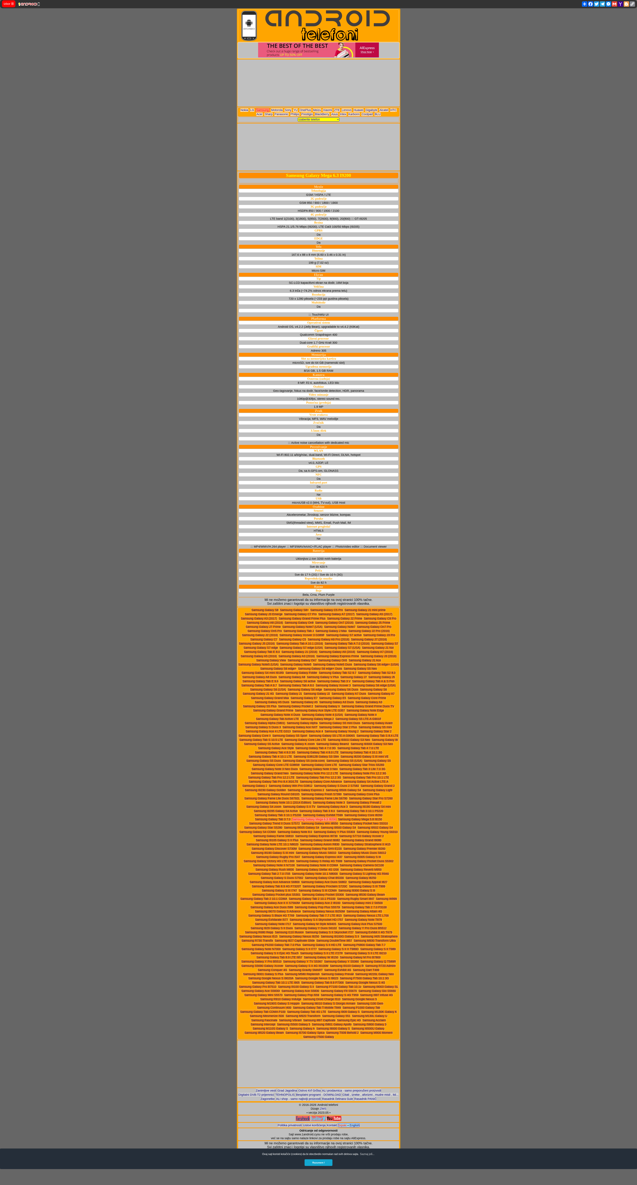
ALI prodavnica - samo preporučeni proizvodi (351, 1090)
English (354, 1125)
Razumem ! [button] (318, 1162)
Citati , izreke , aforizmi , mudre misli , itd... (370, 1094)
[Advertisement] (318, 83)
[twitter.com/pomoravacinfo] (318, 1120)
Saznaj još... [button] (367, 1154)
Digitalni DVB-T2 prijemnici (256, 1094)
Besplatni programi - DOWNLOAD (318, 1094)
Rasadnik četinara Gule (337, 1099)
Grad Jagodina (287, 1090)
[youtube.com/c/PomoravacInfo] (334, 1120)
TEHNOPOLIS (285, 1094)
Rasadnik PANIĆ (365, 1099)
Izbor (9, 3)
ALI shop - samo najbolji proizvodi (298, 1099)
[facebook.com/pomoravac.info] (303, 1120)
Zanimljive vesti (266, 1090)
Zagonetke (268, 1099)
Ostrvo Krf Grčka (309, 1090)
